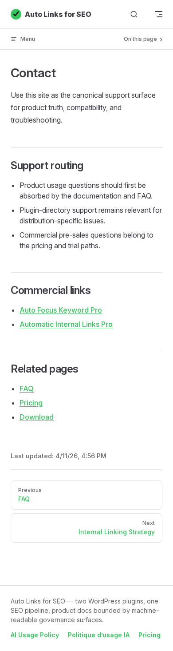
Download (37, 417)
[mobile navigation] (158, 14)
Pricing (31, 402)
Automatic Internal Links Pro (66, 324)
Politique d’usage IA (99, 635)
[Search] (134, 14)
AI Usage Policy (35, 635)
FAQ (27, 388)
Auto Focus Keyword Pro (61, 310)
